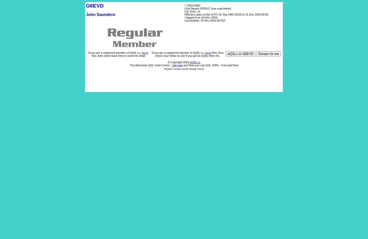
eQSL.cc (195, 62)
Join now (177, 65)
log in (145, 52)
